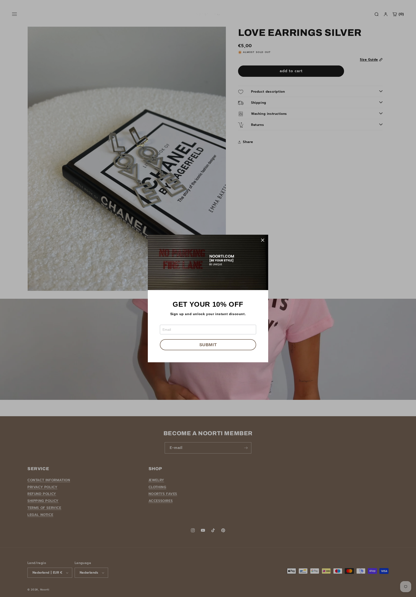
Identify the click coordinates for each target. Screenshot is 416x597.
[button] (263, 240)
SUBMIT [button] (208, 344)
